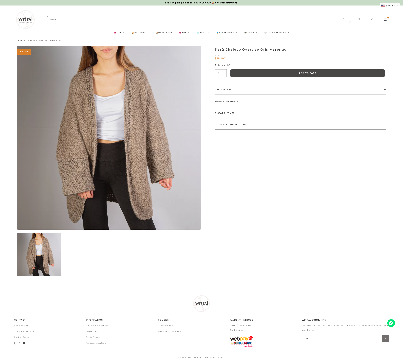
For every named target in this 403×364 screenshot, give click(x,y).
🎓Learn (249, 32)
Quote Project (93, 337)
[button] (390, 5)
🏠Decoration (164, 32)
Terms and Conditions (169, 331)
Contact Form (21, 337)
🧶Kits (183, 32)
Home (20, 40)
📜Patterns (138, 32)
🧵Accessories (225, 32)
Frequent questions (96, 343)
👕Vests (201, 32)
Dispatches (91, 331)
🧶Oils (118, 32)
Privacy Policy (165, 325)
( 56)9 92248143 (22, 325)
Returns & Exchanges (97, 325)
